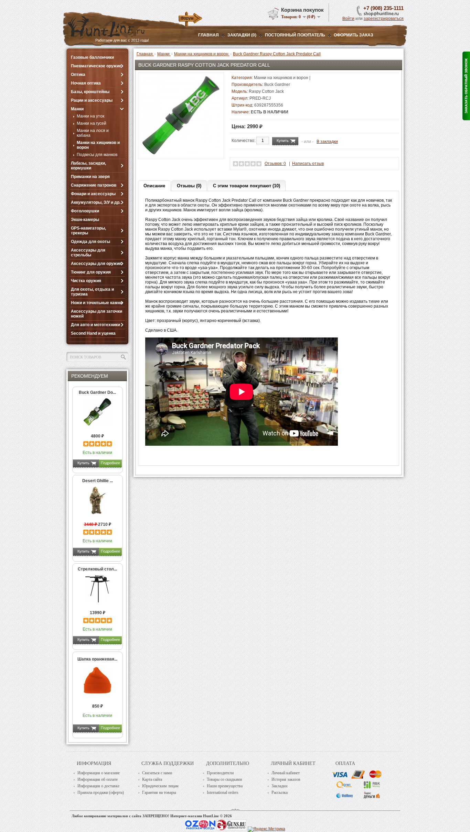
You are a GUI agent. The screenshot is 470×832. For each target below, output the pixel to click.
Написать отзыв (308, 163)
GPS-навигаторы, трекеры (88, 230)
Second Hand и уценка (93, 333)
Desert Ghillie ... (97, 480)
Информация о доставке (98, 786)
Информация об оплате (97, 779)
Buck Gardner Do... (97, 392)
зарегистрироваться (384, 18)
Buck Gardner (277, 84)
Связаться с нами (157, 772)
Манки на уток (90, 116)
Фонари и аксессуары (93, 193)
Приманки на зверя (90, 176)
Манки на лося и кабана (93, 133)
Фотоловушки (85, 211)
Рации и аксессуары (92, 100)
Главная (208, 35)
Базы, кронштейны (90, 91)
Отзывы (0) (189, 185)
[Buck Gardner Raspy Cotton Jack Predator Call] (181, 153)
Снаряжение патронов (93, 185)
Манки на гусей (91, 123)
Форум (187, 18)
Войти (348, 18)
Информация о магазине (98, 772)
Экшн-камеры (85, 219)
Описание (154, 185)
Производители (220, 772)
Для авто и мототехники (95, 324)
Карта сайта (152, 779)
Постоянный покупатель (295, 35)
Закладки (279, 786)
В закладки (327, 141)
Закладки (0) (241, 35)
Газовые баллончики (92, 57)
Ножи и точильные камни (96, 302)
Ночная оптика (86, 83)
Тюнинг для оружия (91, 272)
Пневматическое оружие (96, 66)
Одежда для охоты (90, 241)
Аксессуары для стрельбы (88, 252)
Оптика (78, 74)
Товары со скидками (224, 779)
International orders (222, 792)
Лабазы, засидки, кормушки (88, 165)
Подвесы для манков (97, 154)
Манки (77, 109)
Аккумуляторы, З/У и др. (95, 202)
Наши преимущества (225, 786)
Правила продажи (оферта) (100, 792)
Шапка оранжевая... (97, 659)
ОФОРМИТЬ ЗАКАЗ (353, 35)
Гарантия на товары (159, 792)
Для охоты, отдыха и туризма (92, 292)
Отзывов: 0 (275, 163)
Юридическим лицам (160, 786)
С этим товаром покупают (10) (246, 185)
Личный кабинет (285, 772)
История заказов (285, 779)
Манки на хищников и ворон (98, 145)
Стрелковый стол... (97, 569)
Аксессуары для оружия (96, 263)
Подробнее (110, 463)
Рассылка (279, 792)
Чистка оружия (86, 280)
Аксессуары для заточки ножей (96, 314)
